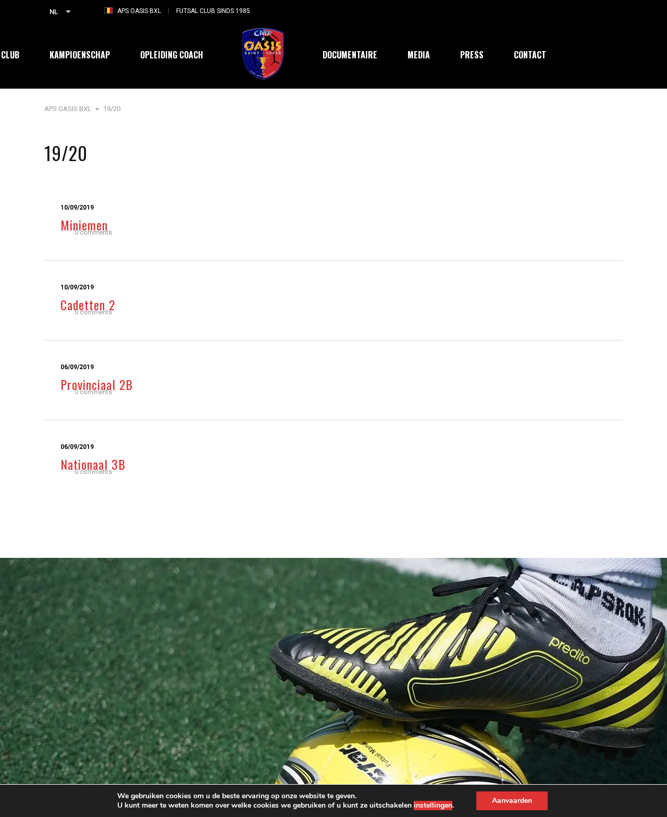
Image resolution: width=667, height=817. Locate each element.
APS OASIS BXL (139, 11)
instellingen (433, 805)
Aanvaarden (512, 801)
